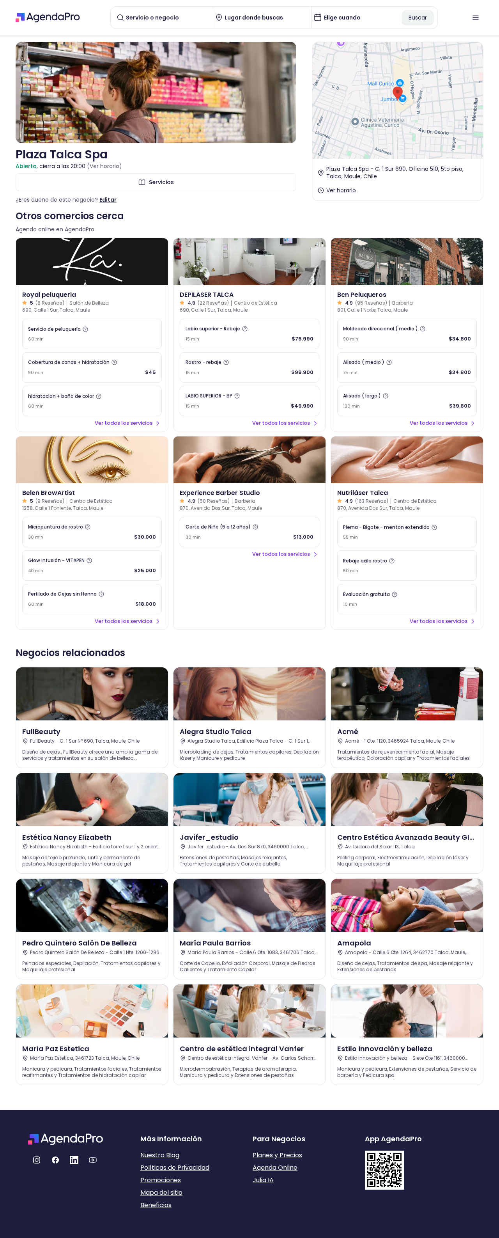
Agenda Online (275, 1167)
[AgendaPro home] (48, 17)
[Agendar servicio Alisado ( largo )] (407, 401)
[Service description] (85, 329)
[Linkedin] (74, 1160)
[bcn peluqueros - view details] (407, 261)
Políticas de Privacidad (174, 1167)
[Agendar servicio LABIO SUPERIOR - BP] (249, 401)
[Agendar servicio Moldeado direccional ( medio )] (407, 334)
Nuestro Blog (159, 1155)
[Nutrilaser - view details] (407, 459)
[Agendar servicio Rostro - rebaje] (249, 367)
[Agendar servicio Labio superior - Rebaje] (249, 334)
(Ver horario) (104, 166)
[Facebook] (55, 1160)
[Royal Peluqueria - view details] (92, 261)
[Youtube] (92, 1160)
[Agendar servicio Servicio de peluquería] (92, 334)
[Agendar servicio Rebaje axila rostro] (407, 565)
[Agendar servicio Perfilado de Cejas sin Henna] (92, 599)
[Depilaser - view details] (249, 261)
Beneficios (156, 1205)
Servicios (161, 182)
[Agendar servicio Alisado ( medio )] (407, 367)
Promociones (160, 1180)
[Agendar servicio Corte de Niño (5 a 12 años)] (249, 532)
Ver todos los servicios (123, 423)
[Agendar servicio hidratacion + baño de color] (92, 401)
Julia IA (263, 1180)
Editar (108, 200)
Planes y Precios (277, 1155)
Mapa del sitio (161, 1192)
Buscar (418, 17)
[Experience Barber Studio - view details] (249, 459)
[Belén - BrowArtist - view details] (92, 459)
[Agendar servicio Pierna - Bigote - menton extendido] (407, 532)
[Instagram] (36, 1160)
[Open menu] (475, 17)
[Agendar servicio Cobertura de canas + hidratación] (92, 367)
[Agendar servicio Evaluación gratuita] (407, 599)
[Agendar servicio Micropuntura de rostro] (92, 532)
